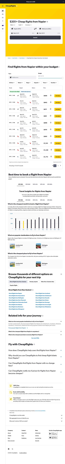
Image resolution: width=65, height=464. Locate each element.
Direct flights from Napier (15, 293)
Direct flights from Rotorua (15, 304)
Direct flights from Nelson (42, 300)
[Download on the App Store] (53, 437)
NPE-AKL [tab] (42, 184)
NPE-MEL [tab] (20, 184)
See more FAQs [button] (35, 338)
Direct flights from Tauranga (43, 302)
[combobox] (28, 25)
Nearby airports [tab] (34, 281)
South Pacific (14, 58)
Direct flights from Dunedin (42, 297)
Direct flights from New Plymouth (17, 300)
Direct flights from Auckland (43, 293)
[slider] (62, 78)
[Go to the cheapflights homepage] (11, 6)
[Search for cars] (3, 17)
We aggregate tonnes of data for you (19, 418)
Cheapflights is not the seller (17, 415)
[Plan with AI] (3, 21)
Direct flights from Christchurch (43, 295)
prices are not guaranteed (40, 410)
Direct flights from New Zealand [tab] (18, 281)
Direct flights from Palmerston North (18, 302)
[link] (8, 449)
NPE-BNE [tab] (28, 184)
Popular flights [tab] (13, 285)
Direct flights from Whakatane (43, 306)
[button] (63, 2)
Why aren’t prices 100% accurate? (18, 421)
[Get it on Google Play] (53, 433)
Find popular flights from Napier (17, 328)
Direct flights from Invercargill (43, 304)
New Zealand (22, 58)
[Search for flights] (3, 10)
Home (9, 58)
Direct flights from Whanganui (16, 309)
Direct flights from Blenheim (16, 306)
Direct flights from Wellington (16, 297)
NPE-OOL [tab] (35, 184)
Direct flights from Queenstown (17, 295)
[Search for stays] (3, 14)
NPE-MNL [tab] (49, 184)
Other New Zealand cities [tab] (47, 281)
